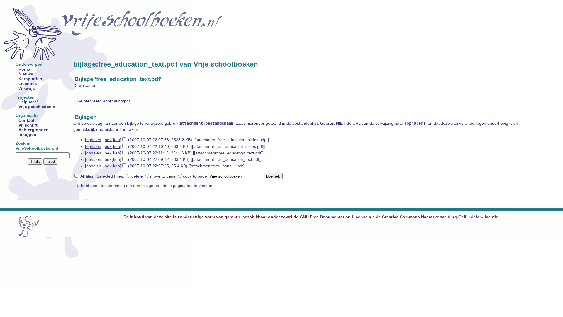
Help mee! (28, 102)
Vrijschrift (28, 125)
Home (24, 69)
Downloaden (84, 85)
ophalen (93, 140)
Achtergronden (33, 130)
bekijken (112, 140)
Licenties (27, 83)
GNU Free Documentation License (334, 217)
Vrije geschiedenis (36, 106)
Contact (26, 120)
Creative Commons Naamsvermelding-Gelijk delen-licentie (440, 217)
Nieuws (25, 74)
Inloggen (27, 134)
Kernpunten (30, 79)
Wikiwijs (26, 88)
